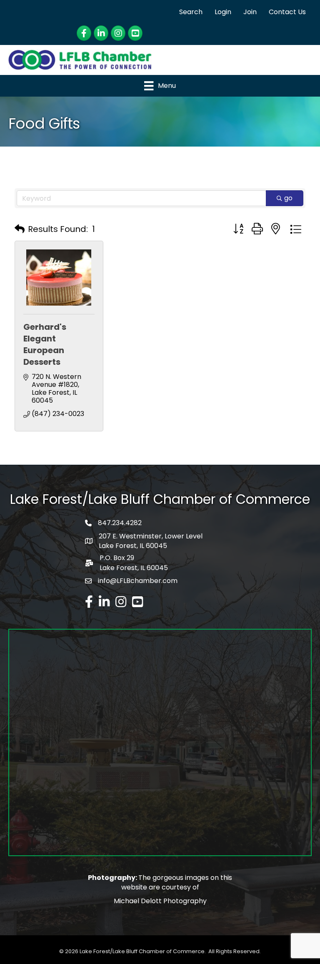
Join (250, 12)
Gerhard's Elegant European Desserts (44, 344)
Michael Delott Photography (160, 901)
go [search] (288, 198)
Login (223, 12)
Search (190, 12)
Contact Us (287, 12)
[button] (20, 229)
